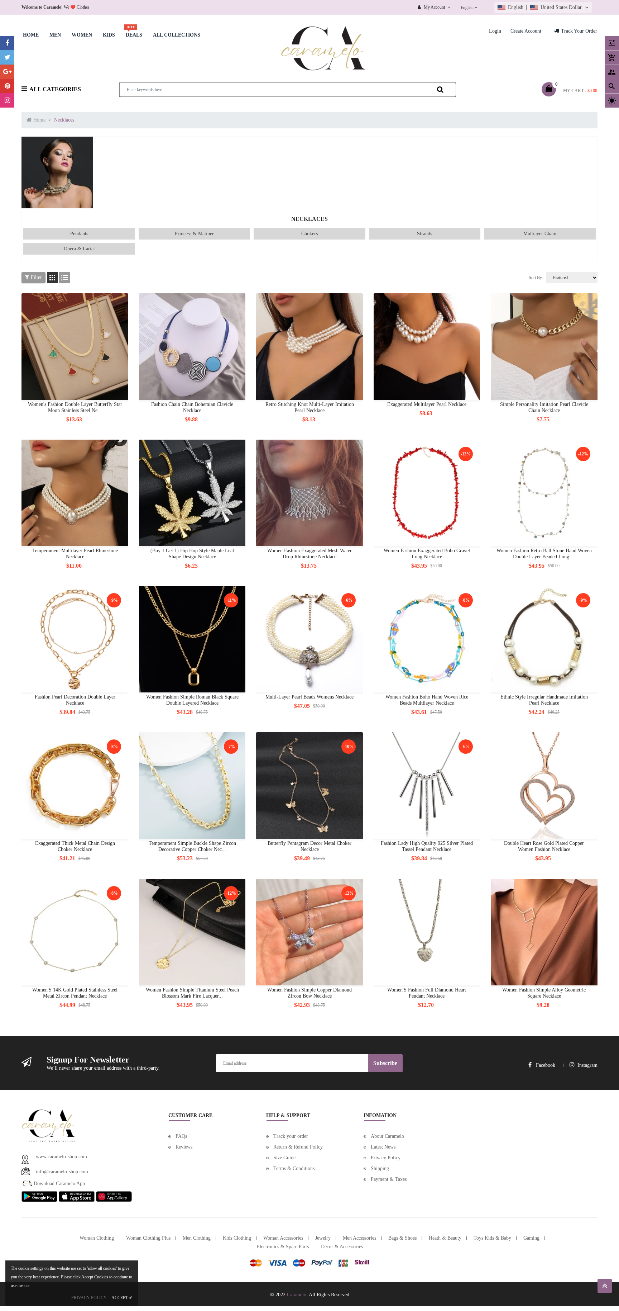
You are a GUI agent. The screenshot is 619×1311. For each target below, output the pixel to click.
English (468, 7)
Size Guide (284, 1157)
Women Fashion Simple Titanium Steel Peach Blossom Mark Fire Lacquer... (192, 993)
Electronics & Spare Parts (282, 1246)
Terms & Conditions (294, 1168)
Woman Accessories (283, 1238)
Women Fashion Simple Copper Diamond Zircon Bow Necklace (309, 993)
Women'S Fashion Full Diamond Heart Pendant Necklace (426, 993)
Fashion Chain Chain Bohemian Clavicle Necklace (192, 407)
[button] (543, 7)
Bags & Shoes (402, 1238)
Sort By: (536, 277)
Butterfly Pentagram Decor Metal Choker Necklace (309, 846)
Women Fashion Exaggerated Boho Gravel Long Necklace (427, 553)
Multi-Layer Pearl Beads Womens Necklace (309, 697)
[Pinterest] (7, 86)
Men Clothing (197, 1238)
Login (495, 31)
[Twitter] (7, 57)
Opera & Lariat (79, 248)
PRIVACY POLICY (89, 1297)
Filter (36, 277)
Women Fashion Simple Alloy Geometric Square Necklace (544, 993)
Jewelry (323, 1238)
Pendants (79, 233)
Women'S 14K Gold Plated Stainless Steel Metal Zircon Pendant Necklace (74, 993)
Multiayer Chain (539, 233)
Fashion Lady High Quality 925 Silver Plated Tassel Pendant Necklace (427, 846)
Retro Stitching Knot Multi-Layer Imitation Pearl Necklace (309, 407)
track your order (579, 31)
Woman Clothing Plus (148, 1238)
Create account (525, 31)
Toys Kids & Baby (492, 1238)
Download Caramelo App (58, 1183)
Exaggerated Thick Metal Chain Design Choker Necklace (75, 846)
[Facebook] (7, 43)
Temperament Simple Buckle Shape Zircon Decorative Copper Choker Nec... (192, 846)
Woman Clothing (97, 1238)
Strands (424, 233)
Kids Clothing (237, 1238)
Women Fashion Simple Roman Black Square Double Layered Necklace (192, 700)
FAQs (181, 1136)
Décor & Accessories (342, 1246)
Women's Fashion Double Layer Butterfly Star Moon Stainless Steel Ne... (75, 407)
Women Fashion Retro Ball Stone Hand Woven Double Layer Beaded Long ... (544, 553)
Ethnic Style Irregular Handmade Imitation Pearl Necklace (544, 700)
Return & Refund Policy (298, 1147)
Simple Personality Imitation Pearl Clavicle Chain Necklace (544, 407)
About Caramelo (387, 1136)
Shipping (380, 1168)
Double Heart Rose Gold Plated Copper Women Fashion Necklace (544, 846)
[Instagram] (7, 100)
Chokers (309, 233)
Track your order (290, 1136)
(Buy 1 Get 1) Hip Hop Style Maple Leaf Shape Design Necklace (192, 553)
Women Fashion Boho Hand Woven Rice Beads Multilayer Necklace (426, 700)
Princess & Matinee (194, 233)
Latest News (383, 1147)
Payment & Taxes (389, 1179)
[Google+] (7, 72)
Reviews (184, 1147)
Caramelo (296, 1294)
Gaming (531, 1238)
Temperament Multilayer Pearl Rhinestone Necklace (75, 553)
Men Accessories (359, 1238)
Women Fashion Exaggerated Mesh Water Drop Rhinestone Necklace (309, 553)
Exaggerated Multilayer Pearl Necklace (426, 404)
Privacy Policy (385, 1157)
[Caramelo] (48, 1125)
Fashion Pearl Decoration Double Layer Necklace (75, 700)
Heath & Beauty (445, 1238)
